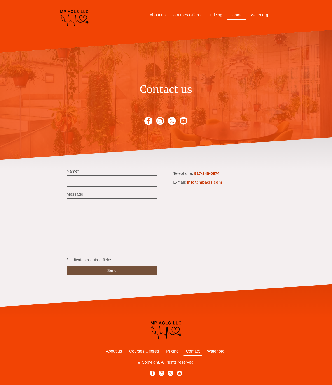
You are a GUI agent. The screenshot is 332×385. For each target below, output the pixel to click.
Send (112, 270)
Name (73, 171)
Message (75, 194)
